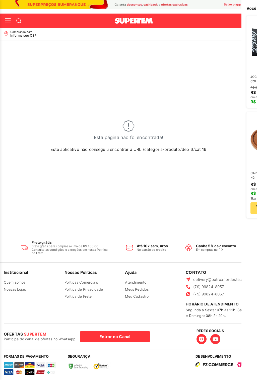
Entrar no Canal (114, 336)
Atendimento (135, 282)
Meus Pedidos (137, 289)
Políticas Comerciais (81, 282)
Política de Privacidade (84, 289)
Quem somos (15, 282)
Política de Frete (78, 296)
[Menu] (8, 21)
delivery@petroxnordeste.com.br (223, 279)
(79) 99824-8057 (208, 287)
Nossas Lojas (15, 289)
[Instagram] (202, 339)
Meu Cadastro (137, 296)
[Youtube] (215, 339)
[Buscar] (19, 21)
